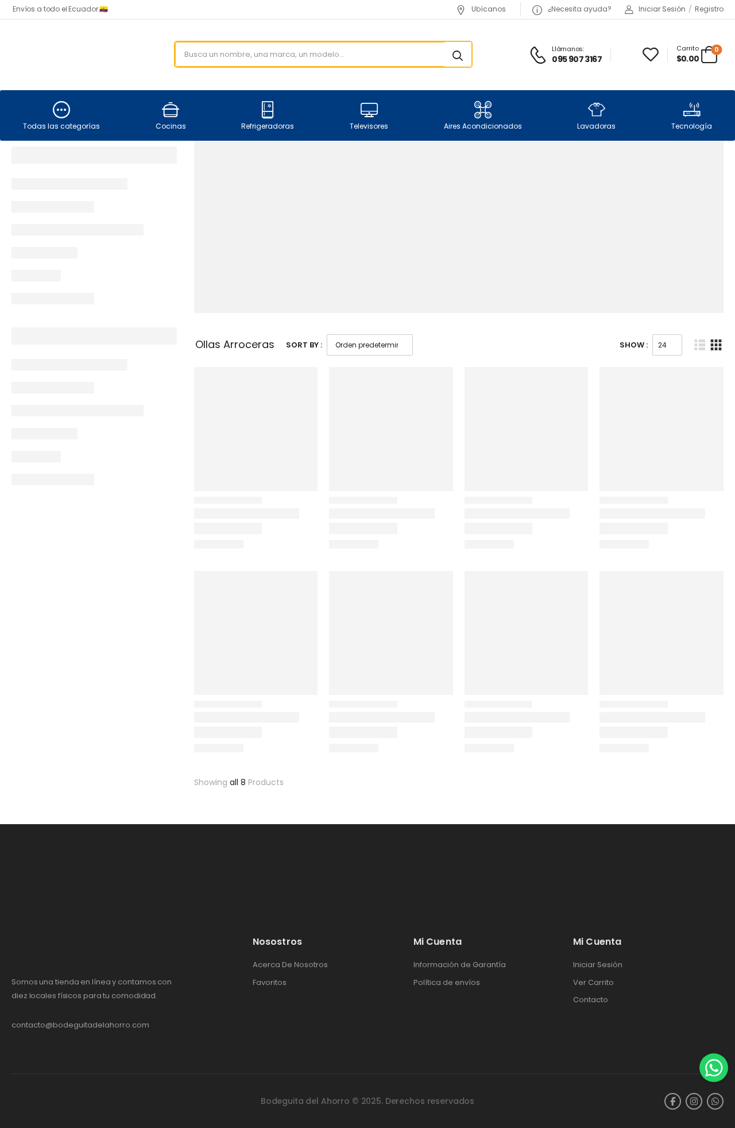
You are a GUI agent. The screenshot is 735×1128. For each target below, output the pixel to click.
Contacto (590, 1000)
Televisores (369, 126)
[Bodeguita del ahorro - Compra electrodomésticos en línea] (55, 54)
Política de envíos (446, 982)
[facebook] (672, 1101)
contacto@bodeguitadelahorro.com (80, 1024)
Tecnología (691, 126)
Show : (634, 344)
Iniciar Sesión (597, 964)
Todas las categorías (61, 126)
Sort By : (304, 344)
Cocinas (171, 126)
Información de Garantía (459, 964)
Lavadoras (596, 126)
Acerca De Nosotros (290, 964)
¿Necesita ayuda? (579, 9)
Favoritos (270, 982)
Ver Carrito (593, 982)
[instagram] (694, 1101)
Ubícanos (488, 9)
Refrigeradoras (267, 126)
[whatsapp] (715, 1101)
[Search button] (457, 54)
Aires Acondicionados (483, 126)
